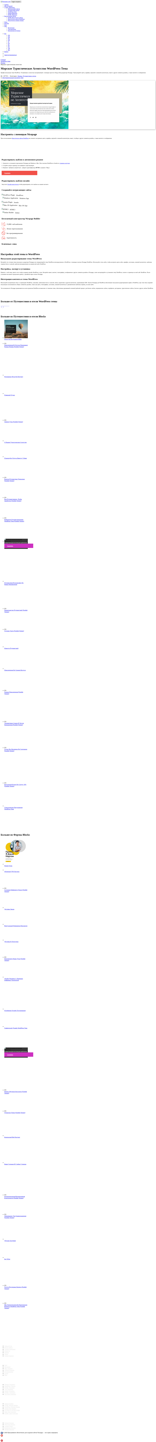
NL (9, 38)
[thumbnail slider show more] (2, 307)
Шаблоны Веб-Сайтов (14, 9)
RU (9, 50)
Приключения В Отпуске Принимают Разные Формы (16, 346)
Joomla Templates (9, 1391)
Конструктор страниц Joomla (16, 20)
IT (8, 42)
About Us (7, 1351)
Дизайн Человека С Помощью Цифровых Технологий (13, 979)
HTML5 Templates (9, 1392)
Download (7, 1367)
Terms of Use (8, 1346)
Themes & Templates (10, 1380)
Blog (5, 1375)
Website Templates (9, 1384)
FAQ (5, 1365)
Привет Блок (8, 866)
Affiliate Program (9, 1370)
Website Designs (9, 1423)
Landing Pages (8, 1426)
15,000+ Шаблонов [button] (9, 7)
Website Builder (8, 1404)
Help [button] (5, 26)
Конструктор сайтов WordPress (16, 19)
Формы (20, 76)
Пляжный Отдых (9, 395)
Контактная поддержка (14, 30)
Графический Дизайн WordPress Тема (15, 1028)
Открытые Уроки (14, 1112)
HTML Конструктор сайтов (15, 17)
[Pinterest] (2, 1441)
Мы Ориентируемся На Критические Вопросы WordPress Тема (15, 1306)
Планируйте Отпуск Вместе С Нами (15, 458)
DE (9, 37)
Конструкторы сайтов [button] (10, 16)
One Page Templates (10, 1394)
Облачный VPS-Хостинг (12, 871)
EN (9, 35)
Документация (12, 29)
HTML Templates (9, 1388)
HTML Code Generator (11, 1413)
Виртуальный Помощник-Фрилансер (15, 926)
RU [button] (5, 33)
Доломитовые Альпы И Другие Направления (14, 724)
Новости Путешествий (11, 648)
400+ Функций (8, 6)
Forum (6, 1373)
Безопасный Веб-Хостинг (12, 1137)
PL (9, 45)
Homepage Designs (10, 1428)
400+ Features (8, 1368)
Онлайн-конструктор (13, 184)
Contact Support (9, 1356)
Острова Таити (14, 631)
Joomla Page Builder (10, 1408)
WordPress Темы (12, 12)
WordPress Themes (9, 1386)
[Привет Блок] (16, 864)
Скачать (6, 4)
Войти (6, 51)
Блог (5, 25)
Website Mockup (9, 1429)
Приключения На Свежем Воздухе (15, 670)
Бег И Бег (7, 1259)
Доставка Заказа (9, 909)
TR (9, 48)
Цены (5, 22)
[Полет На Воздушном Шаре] (16, 337)
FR (9, 40)
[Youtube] (2, 1436)
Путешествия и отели (29, 76)
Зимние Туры (13, 422)
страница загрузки (65, 163)
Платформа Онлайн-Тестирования (15, 1010)
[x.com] (2, 1438)
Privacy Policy (8, 1347)
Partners (6, 1352)
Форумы (6, 23)
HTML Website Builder (11, 1405)
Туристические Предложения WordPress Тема (13, 808)
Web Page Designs (9, 1424)
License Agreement (9, 1349)
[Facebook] (2, 1433)
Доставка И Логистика (11, 941)
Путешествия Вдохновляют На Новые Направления (13, 583)
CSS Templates (8, 1389)
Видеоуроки (11, 27)
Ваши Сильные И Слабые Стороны (15, 1164)
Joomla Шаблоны (12, 13)
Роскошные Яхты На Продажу (13, 376)
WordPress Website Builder (12, 1407)
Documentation (8, 1372)
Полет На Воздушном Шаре (13, 339)
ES (9, 43)
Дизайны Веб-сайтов (13, 10)
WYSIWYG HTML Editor (12, 1410)
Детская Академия (10, 1240)
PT (9, 47)
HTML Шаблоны (12, 14)
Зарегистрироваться (10, 55)
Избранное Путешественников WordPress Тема (14, 520)
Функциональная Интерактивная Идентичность (14, 1197)
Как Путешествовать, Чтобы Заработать (13, 500)
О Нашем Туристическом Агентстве (15, 442)
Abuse (6, 1354)
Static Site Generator (10, 1412)
